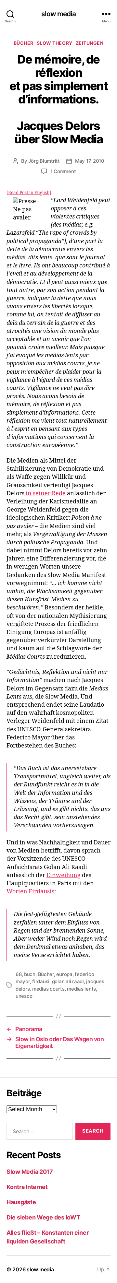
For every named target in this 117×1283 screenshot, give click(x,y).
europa (64, 974)
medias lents (81, 989)
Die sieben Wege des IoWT (43, 1217)
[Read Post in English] (28, 192)
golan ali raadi (68, 981)
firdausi (40, 981)
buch (29, 974)
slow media (58, 13)
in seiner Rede (45, 493)
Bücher (23, 43)
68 (19, 974)
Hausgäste (21, 1202)
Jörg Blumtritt (43, 161)
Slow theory (54, 43)
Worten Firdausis (30, 891)
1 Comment (63, 171)
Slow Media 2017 (29, 1171)
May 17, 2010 (89, 161)
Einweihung (63, 875)
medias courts (48, 989)
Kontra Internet (27, 1186)
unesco (24, 996)
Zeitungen (90, 43)
